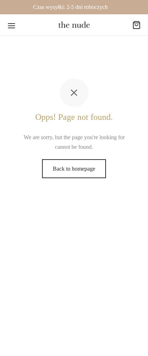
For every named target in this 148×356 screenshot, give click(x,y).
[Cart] (136, 25)
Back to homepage (74, 169)
